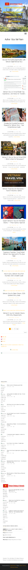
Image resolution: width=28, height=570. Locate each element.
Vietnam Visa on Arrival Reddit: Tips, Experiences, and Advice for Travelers (14, 93)
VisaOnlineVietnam (13, 565)
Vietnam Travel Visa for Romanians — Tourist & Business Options (14, 190)
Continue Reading (15, 71)
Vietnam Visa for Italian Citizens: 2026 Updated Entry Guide (14, 294)
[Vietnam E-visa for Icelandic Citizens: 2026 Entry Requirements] (13, 310)
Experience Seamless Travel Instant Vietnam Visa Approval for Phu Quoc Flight (14, 254)
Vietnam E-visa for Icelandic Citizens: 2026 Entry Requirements (14, 314)
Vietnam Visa (15, 96)
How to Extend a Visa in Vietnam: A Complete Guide (15, 443)
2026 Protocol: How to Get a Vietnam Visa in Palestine (15, 404)
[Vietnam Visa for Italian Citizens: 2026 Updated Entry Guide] (14, 290)
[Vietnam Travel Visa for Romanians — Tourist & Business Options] (14, 180)
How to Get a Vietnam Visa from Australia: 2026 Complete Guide (14, 275)
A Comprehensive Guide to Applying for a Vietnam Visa (16, 434)
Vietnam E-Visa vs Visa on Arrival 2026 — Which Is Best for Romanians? (14, 158)
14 (14, 329)
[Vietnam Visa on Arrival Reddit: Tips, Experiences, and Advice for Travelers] (13, 82)
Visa (17, 193)
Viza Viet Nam (10, 66)
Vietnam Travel (14, 193)
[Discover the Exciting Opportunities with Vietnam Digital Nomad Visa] (14, 51)
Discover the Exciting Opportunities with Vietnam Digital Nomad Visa (14, 61)
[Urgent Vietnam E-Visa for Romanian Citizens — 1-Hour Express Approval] (13, 211)
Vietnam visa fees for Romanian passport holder (14, 385)
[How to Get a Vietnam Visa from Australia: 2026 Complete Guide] (13, 271)
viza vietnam (17, 297)
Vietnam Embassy (13, 258)
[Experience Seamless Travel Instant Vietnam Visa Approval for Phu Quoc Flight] (14, 243)
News (14, 64)
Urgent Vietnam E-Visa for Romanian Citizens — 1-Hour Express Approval (14, 222)
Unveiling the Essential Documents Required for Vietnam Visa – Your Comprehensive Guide (14, 125)
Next (17, 329)
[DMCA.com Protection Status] (14, 549)
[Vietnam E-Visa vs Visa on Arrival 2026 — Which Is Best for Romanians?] (13, 148)
